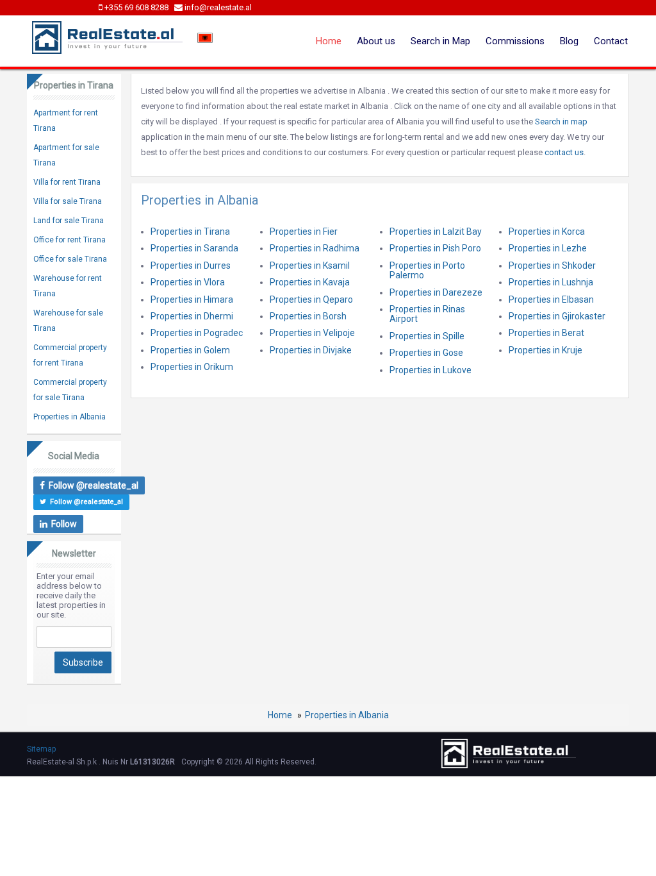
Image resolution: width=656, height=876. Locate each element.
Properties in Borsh (308, 316)
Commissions (515, 41)
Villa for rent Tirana (67, 182)
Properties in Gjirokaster (557, 316)
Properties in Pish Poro (435, 248)
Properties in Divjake (311, 350)
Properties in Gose (426, 353)
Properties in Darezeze (436, 292)
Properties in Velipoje (312, 333)
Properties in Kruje (545, 350)
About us (376, 41)
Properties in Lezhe (548, 248)
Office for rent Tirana (69, 239)
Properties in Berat (546, 333)
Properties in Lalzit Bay (436, 231)
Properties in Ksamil (310, 265)
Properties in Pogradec (197, 333)
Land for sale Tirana (68, 220)
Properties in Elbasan (551, 299)
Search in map (561, 121)
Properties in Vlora (188, 282)
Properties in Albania (69, 416)
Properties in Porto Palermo (427, 270)
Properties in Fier (304, 231)
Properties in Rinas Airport (427, 314)
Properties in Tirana (190, 231)
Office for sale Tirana (70, 259)
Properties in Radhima (314, 248)
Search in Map (440, 41)
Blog (569, 41)
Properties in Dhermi (192, 316)
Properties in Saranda (194, 248)
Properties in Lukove (431, 370)
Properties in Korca (547, 231)
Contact (611, 41)
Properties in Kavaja (310, 282)
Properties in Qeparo (311, 299)
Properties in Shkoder (552, 265)
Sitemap (41, 749)
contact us (564, 152)
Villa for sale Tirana (67, 201)
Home (328, 41)
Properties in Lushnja (551, 282)
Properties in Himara (192, 299)
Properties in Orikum (192, 367)
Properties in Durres (191, 265)
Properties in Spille (427, 336)
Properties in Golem (190, 350)
